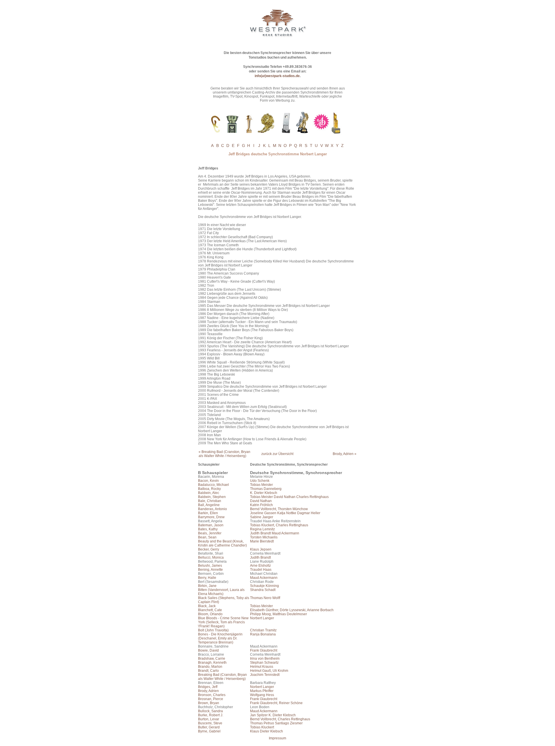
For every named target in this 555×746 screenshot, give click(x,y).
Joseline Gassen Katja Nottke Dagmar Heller (285, 513)
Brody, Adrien (208, 691)
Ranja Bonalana (263, 634)
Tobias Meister (261, 485)
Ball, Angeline (209, 505)
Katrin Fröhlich (261, 505)
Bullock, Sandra (210, 711)
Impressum (277, 738)
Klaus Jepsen (260, 549)
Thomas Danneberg (266, 489)
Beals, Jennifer (209, 533)
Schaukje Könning (264, 586)
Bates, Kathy (208, 529)
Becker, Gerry (208, 549)
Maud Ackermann (264, 578)
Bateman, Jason (210, 525)
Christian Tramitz (263, 630)
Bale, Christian (209, 501)
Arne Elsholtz (260, 566)
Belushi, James (210, 566)
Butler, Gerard (209, 727)
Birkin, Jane (207, 586)
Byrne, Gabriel (209, 731)
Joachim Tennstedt (265, 675)
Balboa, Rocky (209, 489)
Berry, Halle (207, 578)
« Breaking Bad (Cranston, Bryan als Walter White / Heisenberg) (224, 454)
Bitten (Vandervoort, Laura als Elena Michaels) (221, 592)
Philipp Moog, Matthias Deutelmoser (278, 614)
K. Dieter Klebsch (263, 493)
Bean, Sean (207, 537)
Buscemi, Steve (210, 723)
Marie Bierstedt (262, 541)
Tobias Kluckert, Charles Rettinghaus (279, 525)
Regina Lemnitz (262, 529)
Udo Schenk (259, 481)
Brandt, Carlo (208, 671)
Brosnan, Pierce (210, 699)
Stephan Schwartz (264, 663)
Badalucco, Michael (213, 485)
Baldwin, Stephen (212, 497)
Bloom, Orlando (210, 614)
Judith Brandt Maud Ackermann (274, 533)
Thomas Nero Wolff (265, 598)
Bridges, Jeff (207, 687)
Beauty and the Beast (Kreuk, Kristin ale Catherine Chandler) (222, 543)
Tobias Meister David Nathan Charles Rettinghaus (289, 497)
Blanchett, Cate (210, 610)
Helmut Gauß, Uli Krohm (269, 671)
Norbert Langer (262, 618)
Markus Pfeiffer (261, 691)
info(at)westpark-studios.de (277, 76)
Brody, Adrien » (344, 454)
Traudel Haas (260, 570)
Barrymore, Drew (211, 517)
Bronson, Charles (211, 695)
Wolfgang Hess (262, 695)
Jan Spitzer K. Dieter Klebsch (273, 715)
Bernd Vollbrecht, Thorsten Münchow (279, 509)
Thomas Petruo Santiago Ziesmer (276, 723)
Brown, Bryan (208, 703)
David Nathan (261, 501)
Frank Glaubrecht (263, 650)
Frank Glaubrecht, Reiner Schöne (276, 703)
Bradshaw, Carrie (211, 659)
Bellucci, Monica (211, 557)
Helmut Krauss (261, 667)
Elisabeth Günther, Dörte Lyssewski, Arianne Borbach (292, 610)
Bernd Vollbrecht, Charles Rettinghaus (280, 719)
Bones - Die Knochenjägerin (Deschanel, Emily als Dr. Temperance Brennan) (220, 638)
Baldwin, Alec (208, 493)
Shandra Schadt (262, 590)
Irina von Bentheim (265, 659)
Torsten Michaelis (264, 537)
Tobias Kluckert (262, 727)
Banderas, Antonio (212, 509)
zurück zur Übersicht (277, 454)
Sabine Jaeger (261, 517)
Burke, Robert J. (210, 715)
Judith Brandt (260, 557)
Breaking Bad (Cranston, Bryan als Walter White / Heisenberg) (222, 677)
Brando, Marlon (210, 667)
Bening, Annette (210, 570)
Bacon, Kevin (208, 481)
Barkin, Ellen (208, 513)
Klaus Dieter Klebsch (266, 731)
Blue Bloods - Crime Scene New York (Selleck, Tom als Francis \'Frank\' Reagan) (223, 622)
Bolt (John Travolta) (213, 630)
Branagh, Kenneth (212, 663)
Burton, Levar (208, 719)
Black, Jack (207, 606)
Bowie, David (208, 650)
